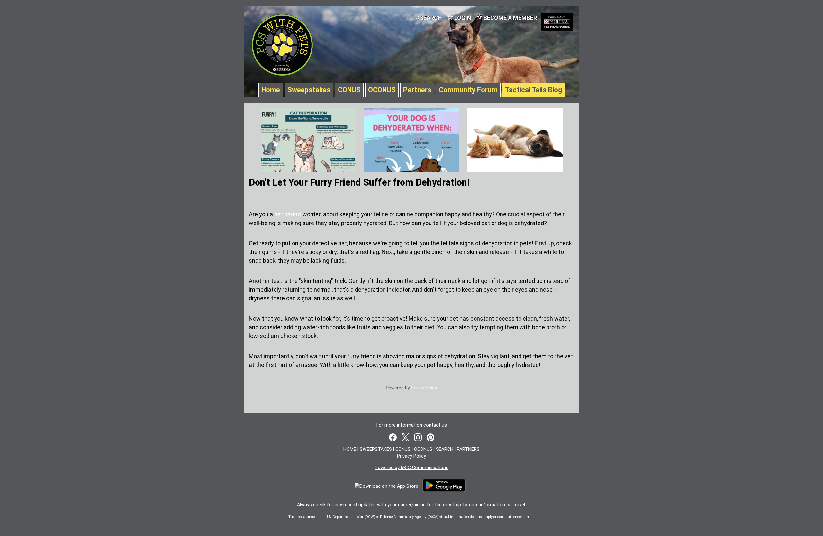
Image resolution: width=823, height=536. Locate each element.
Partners (417, 90)
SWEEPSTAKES (376, 449)
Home (270, 90)
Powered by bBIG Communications (411, 467)
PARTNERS (468, 449)
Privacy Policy (411, 456)
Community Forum (468, 90)
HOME (349, 449)
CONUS (349, 90)
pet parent (288, 214)
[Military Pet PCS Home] (282, 72)
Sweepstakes (308, 90)
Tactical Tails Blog (533, 90)
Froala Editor (424, 387)
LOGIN (462, 17)
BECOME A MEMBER (509, 17)
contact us (435, 425)
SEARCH (431, 17)
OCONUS (382, 90)
